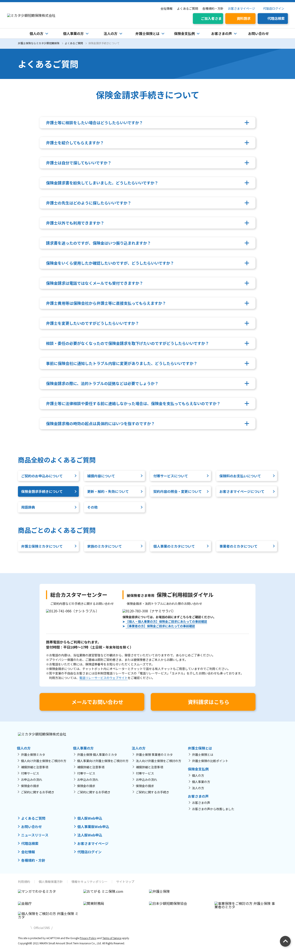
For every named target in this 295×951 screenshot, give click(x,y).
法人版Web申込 (89, 835)
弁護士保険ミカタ (33, 754)
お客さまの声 (201, 802)
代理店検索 (29, 843)
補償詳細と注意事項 (34, 767)
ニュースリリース (34, 835)
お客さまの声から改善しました (213, 809)
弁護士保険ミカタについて (42, 546)
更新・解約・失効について (108, 491)
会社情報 (166, 8)
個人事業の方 (201, 782)
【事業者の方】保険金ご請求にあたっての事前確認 (160, 626)
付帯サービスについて (170, 475)
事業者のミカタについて (238, 546)
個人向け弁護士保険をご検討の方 (43, 761)
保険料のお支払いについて (240, 475)
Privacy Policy (88, 938)
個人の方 (198, 775)
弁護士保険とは (202, 754)
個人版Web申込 (89, 818)
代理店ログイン (273, 8)
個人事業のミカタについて (174, 546)
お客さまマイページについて (241, 491)
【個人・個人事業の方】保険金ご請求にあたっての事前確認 (166, 621)
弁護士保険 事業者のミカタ (154, 754)
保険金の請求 (30, 786)
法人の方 (198, 788)
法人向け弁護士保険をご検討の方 (158, 761)
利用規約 (24, 881)
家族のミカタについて (104, 546)
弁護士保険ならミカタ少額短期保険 (38, 43)
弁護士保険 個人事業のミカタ (97, 754)
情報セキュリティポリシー (89, 881)
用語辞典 (28, 507)
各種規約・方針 (213, 8)
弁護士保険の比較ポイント (210, 761)
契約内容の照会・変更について (177, 491)
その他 (92, 507)
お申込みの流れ (31, 779)
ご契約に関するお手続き (37, 792)
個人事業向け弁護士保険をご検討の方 (102, 761)
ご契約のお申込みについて (42, 475)
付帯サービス (30, 773)
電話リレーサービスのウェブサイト (103, 678)
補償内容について (101, 475)
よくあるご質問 (187, 8)
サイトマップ (125, 881)
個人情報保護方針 (51, 881)
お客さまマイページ (241, 8)
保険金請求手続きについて (42, 491)
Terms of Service (111, 938)
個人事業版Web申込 (93, 826)
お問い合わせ (258, 33)
